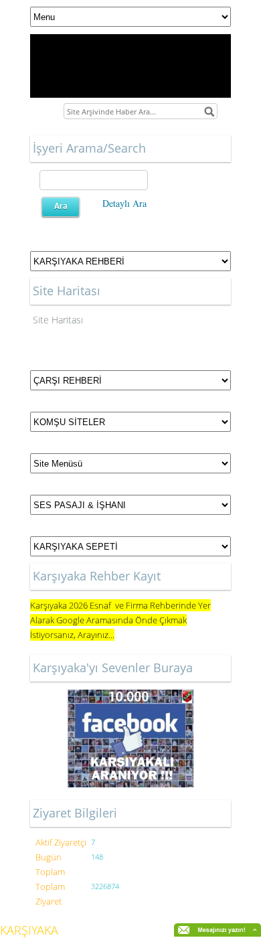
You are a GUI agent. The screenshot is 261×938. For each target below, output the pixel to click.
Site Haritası (58, 319)
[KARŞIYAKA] (130, 738)
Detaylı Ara (124, 203)
